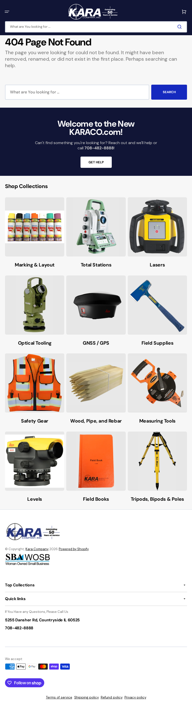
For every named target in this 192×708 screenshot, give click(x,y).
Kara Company (37, 549)
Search (169, 92)
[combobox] (96, 26)
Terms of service (59, 697)
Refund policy (111, 697)
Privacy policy (135, 697)
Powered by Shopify (74, 549)
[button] (7, 11)
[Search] (180, 26)
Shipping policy (86, 697)
